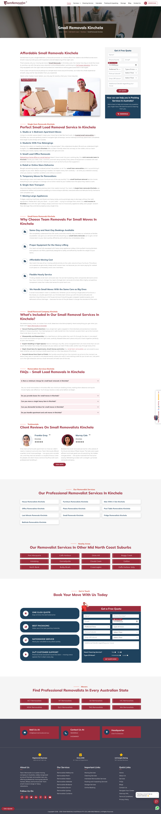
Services (76, 3)
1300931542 (124, 114)
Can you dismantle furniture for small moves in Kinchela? (42, 407)
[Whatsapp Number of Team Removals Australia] (157, 808)
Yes (113, 652)
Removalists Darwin (64, 787)
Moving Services (90, 773)
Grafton (127, 561)
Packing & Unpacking (111, 3)
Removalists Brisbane (64, 784)
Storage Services (90, 784)
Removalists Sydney (64, 790)
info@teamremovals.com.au (39, 733)
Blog (129, 3)
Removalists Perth (63, 776)
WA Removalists (127, 707)
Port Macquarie (34, 555)
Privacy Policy (124, 799)
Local (124, 655)
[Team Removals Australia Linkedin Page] (36, 797)
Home (69, 3)
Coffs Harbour (65, 555)
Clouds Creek (95, 561)
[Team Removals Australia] (15, 3)
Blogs (121, 784)
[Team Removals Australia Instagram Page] (27, 797)
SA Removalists (95, 701)
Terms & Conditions (126, 796)
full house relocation (83, 65)
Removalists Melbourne (65, 773)
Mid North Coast (74, 32)
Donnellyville (65, 561)
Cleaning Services (91, 776)
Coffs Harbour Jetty (127, 567)
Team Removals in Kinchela (37, 326)
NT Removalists (65, 701)
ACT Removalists (34, 701)
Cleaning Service (87, 3)
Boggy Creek (126, 555)
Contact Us (137, 3)
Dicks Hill (96, 555)
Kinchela (83, 32)
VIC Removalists (126, 701)
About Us (122, 776)
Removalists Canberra (64, 793)
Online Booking (90, 787)
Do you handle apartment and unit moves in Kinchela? (41, 412)
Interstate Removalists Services (95, 779)
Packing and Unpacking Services (96, 781)
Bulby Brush (65, 567)
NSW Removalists (34, 707)
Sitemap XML (124, 793)
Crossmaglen (95, 567)
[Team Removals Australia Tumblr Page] (45, 797)
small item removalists (75, 349)
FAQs (121, 781)
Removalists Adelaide (64, 781)
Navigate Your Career (126, 790)
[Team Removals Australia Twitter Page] (31, 797)
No (119, 652)
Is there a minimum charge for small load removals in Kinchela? (45, 381)
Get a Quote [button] (8, 809)
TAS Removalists (96, 707)
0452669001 (74, 736)
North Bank (34, 567)
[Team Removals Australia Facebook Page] (22, 797)
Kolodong (34, 561)
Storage (123, 3)
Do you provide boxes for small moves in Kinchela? (40, 396)
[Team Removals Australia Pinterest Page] (41, 797)
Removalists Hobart (64, 779)
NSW (65, 32)
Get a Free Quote (111, 608)
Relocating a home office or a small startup (35, 157)
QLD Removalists (65, 707)
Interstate (99, 3)
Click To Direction (117, 733)
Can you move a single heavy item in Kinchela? (38, 401)
